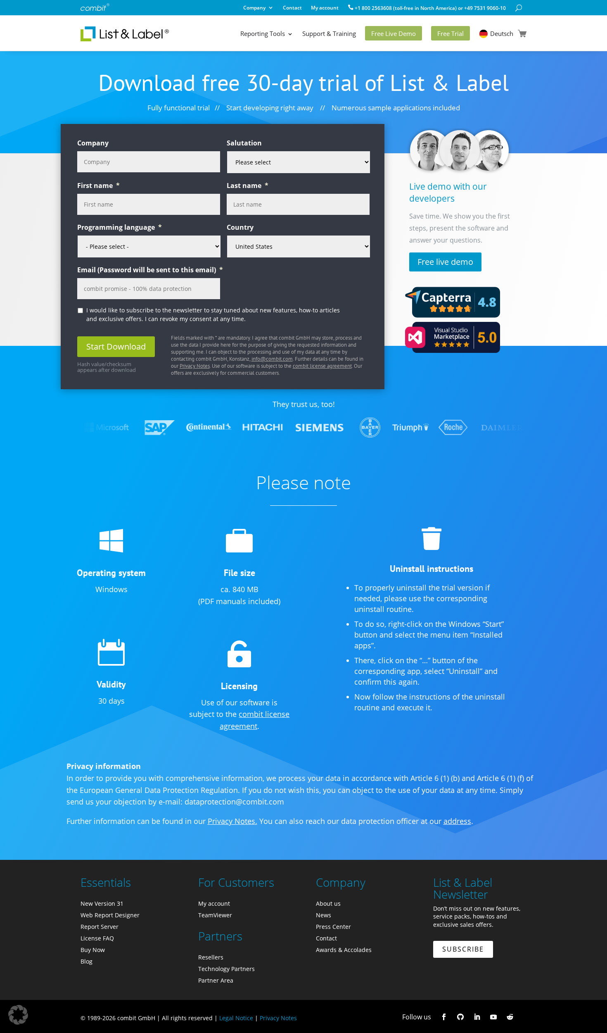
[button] (18, 1015)
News (323, 915)
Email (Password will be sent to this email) (150, 270)
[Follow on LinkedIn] (477, 1016)
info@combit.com (272, 358)
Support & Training (329, 33)
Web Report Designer (110, 915)
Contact (292, 8)
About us (328, 903)
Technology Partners (226, 969)
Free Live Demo (393, 33)
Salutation (244, 143)
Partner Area (215, 980)
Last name (247, 185)
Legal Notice (236, 1018)
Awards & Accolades (344, 950)
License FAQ (97, 938)
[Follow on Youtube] (493, 1016)
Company (254, 8)
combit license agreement (322, 365)
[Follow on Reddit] (510, 1016)
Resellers (210, 957)
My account (325, 8)
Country (240, 227)
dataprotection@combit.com (234, 802)
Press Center (333, 927)
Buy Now (93, 950)
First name (98, 185)
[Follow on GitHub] (460, 1016)
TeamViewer (215, 915)
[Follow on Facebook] (444, 1016)
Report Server (100, 927)
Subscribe (463, 949)
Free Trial (450, 33)
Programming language (119, 227)
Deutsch (501, 33)
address (457, 821)
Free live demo (445, 261)
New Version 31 (102, 903)
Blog (86, 961)
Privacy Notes (195, 365)
